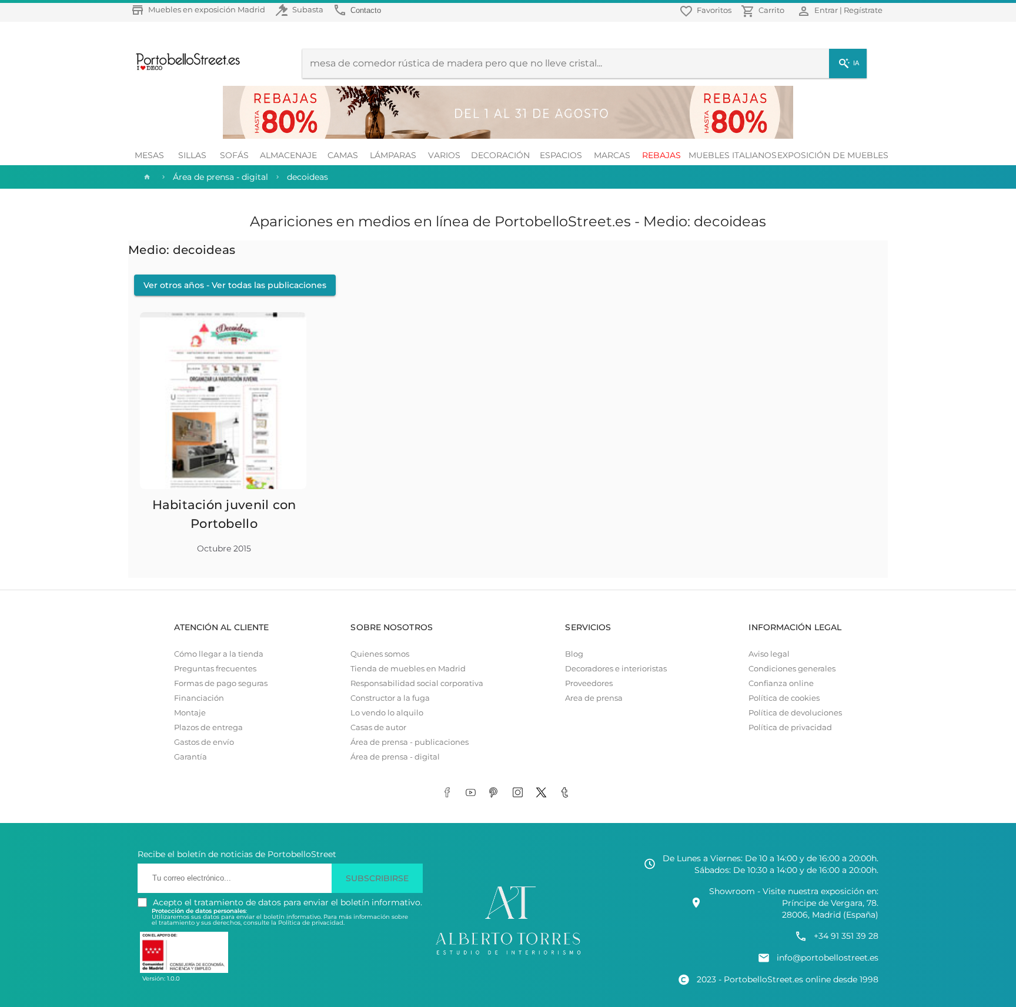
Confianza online (781, 683)
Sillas (192, 155)
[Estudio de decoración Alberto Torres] (508, 955)
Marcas (612, 155)
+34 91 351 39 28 (846, 936)
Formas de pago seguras (221, 683)
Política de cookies (784, 698)
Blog (574, 654)
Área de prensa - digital (395, 756)
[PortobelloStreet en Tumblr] (567, 793)
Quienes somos (379, 654)
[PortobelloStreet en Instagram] (520, 793)
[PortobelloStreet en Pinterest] (496, 793)
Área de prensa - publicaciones (409, 742)
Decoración (500, 155)
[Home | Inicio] (146, 177)
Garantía (190, 756)
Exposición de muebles (833, 155)
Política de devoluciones (795, 712)
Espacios (561, 155)
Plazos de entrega (208, 727)
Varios (444, 155)
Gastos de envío (204, 742)
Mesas (149, 155)
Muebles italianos (733, 155)
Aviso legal (769, 654)
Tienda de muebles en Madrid (408, 668)
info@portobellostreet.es (827, 957)
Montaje (190, 712)
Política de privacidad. (311, 922)
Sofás (234, 155)
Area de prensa (594, 698)
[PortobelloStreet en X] (543, 793)
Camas (342, 155)
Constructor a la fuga (390, 698)
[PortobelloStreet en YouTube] (472, 793)
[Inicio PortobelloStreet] (184, 68)
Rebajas (661, 155)
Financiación (199, 698)
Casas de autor (378, 727)
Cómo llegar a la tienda (218, 654)
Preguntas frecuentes (215, 668)
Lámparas (393, 155)
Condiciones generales (791, 668)
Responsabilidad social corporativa (416, 683)
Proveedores (589, 683)
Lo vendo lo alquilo (386, 712)
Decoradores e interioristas (616, 668)
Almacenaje (288, 155)
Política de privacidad (790, 727)
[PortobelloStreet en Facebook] (449, 793)
